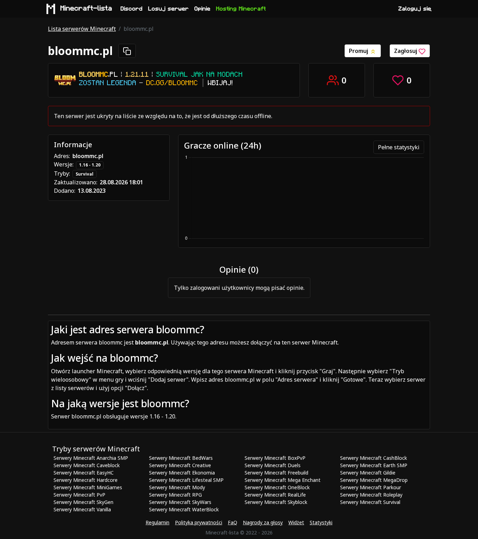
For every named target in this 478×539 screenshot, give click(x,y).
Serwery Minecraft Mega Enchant (283, 480)
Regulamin (157, 522)
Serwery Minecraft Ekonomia (182, 472)
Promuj (359, 51)
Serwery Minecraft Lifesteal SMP (186, 480)
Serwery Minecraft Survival (370, 502)
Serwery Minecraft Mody (177, 487)
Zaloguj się (415, 9)
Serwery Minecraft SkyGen (83, 502)
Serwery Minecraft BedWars (181, 458)
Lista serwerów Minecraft (82, 29)
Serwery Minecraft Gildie (367, 472)
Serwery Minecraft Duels (273, 465)
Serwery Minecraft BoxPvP (275, 458)
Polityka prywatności (198, 522)
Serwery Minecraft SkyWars (180, 502)
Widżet (296, 522)
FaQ (232, 522)
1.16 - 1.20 (89, 165)
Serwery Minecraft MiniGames (88, 487)
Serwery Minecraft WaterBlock (184, 509)
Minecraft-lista (86, 8)
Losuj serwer (168, 9)
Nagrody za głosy (263, 522)
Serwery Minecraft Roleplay (371, 494)
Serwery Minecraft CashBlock (373, 458)
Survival (84, 174)
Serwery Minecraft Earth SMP (373, 465)
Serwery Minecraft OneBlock (277, 487)
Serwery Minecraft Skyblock (276, 502)
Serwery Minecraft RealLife (275, 494)
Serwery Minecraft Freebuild (276, 472)
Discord (132, 9)
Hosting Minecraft (241, 9)
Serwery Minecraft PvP (79, 494)
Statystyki (321, 522)
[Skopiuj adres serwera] (127, 51)
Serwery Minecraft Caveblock (87, 465)
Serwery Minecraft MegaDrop (374, 480)
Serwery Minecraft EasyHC (84, 472)
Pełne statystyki (399, 147)
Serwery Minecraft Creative (180, 465)
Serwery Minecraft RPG (175, 494)
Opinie (203, 9)
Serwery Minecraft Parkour (370, 487)
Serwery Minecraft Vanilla (82, 509)
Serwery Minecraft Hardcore (86, 480)
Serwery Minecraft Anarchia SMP (91, 458)
